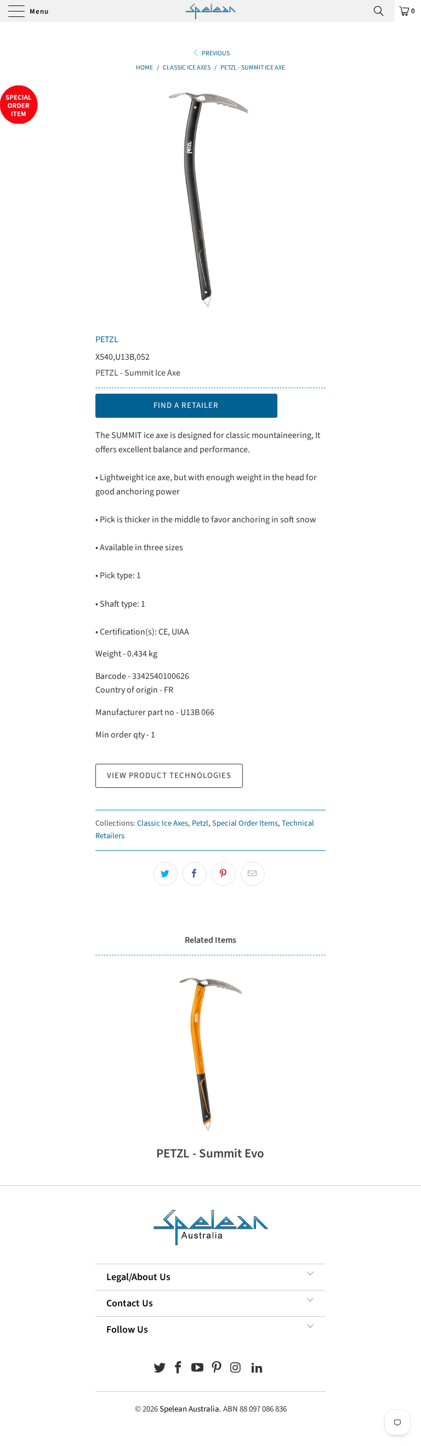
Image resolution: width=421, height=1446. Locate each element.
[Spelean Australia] (210, 11)
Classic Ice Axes (162, 823)
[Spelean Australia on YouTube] (198, 1369)
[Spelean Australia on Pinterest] (217, 1369)
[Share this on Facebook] (195, 874)
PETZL (106, 339)
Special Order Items (245, 823)
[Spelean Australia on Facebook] (178, 1369)
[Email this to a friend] (253, 874)
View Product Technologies (169, 775)
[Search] (382, 11)
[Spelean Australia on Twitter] (159, 1369)
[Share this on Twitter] (165, 874)
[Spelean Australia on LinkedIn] (257, 1369)
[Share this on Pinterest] (224, 874)
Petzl (200, 823)
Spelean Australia (189, 1409)
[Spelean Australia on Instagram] (235, 1369)
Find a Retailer (186, 405)
